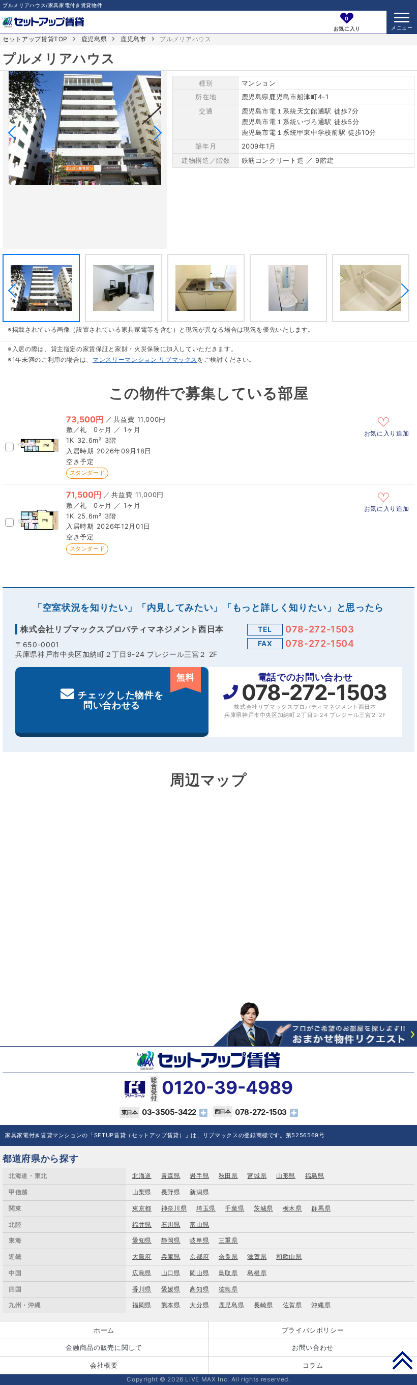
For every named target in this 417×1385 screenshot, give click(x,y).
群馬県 (321, 1208)
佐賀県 (292, 1305)
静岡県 (171, 1240)
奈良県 (228, 1256)
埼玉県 (206, 1208)
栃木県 (292, 1208)
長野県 (171, 1192)
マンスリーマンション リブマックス (145, 359)
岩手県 (199, 1175)
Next (154, 133)
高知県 (199, 1289)
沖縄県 (321, 1305)
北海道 (142, 1175)
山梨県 (142, 1192)
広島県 (142, 1273)
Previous (15, 133)
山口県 (171, 1273)
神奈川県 (174, 1208)
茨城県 (263, 1208)
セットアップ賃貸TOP (35, 39)
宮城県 (256, 1175)
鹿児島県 (94, 39)
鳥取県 (228, 1273)
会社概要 (104, 1365)
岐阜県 (199, 1240)
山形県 (285, 1175)
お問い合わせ (313, 1347)
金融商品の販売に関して (104, 1347)
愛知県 (142, 1240)
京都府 (199, 1256)
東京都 (142, 1208)
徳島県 (228, 1289)
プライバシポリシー (313, 1330)
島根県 (256, 1273)
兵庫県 (171, 1256)
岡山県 (199, 1273)
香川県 (142, 1289)
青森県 (171, 1175)
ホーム (104, 1330)
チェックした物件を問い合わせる (136, 691)
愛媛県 (171, 1289)
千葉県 (234, 1208)
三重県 (228, 1240)
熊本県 (171, 1305)
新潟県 (199, 1192)
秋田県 (228, 1175)
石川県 (171, 1224)
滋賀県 (256, 1256)
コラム (313, 1365)
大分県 (199, 1305)
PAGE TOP (402, 1360)
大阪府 (142, 1256)
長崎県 (263, 1305)
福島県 (314, 1175)
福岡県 (142, 1305)
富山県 (199, 1224)
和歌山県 (289, 1256)
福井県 (142, 1224)
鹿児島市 (133, 39)
